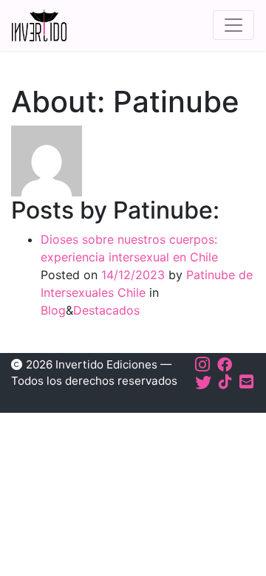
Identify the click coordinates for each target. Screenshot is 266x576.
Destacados (106, 310)
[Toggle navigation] (233, 25)
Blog (53, 310)
